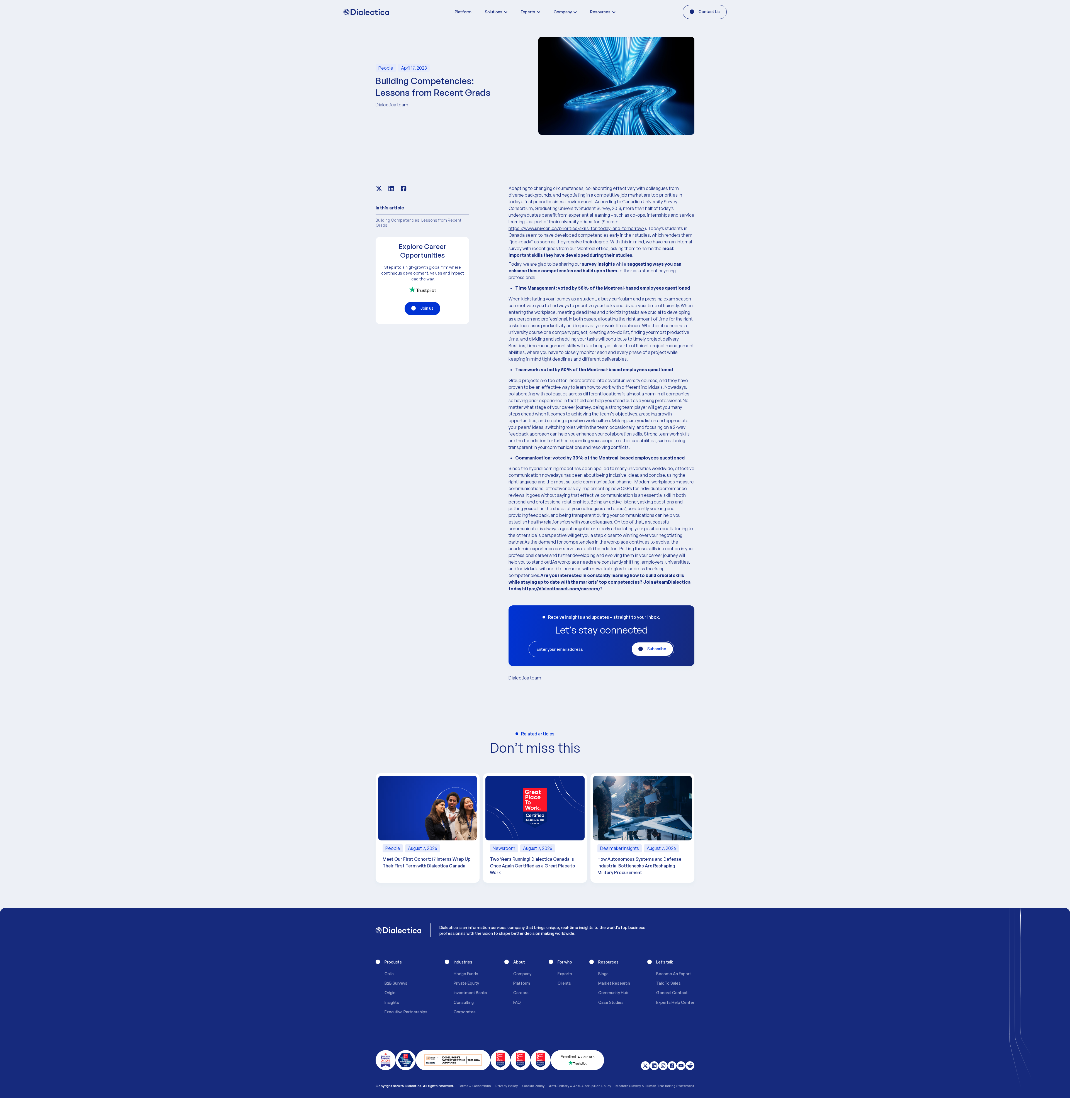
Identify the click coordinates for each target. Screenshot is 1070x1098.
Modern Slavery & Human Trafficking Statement (655, 1086)
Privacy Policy (506, 1086)
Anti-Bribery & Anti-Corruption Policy (580, 1086)
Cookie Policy (533, 1086)
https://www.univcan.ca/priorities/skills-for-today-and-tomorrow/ (577, 228)
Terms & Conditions (474, 1086)
